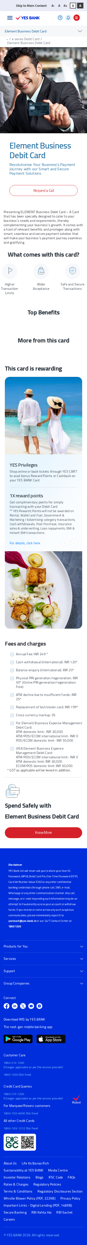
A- (53, 5)
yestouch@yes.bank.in (22, 920)
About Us (10, 1163)
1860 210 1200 (14, 1062)
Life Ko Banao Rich (35, 1163)
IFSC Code (56, 1177)
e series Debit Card (25, 39)
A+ (65, 5)
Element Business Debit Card (28, 43)
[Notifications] (68, 18)
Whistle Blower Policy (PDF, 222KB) (30, 1198)
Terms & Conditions (18, 1191)
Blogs (40, 1177)
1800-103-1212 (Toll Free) (21, 1128)
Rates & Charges (16, 1184)
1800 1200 (14, 926)
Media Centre (58, 1170)
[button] (10, 17)
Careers (9, 1219)
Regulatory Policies (47, 1184)
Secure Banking (15, 1212)
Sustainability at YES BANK (23, 1170)
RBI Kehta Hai (41, 1212)
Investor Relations (17, 1177)
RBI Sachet (64, 1212)
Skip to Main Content (31, 5)
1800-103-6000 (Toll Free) (21, 1113)
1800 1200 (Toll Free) (17, 1074)
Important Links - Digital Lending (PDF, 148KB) (38, 1205)
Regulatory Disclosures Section (60, 1191)
